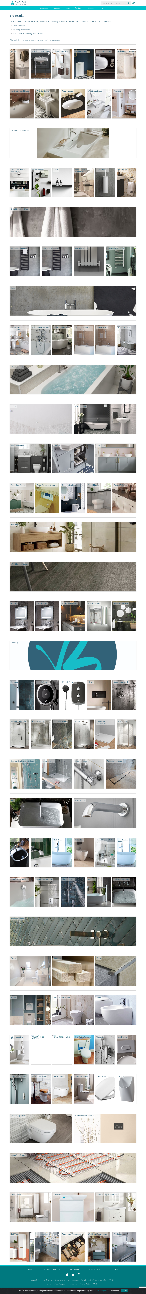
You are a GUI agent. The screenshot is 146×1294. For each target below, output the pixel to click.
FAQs (116, 1269)
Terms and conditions (51, 1269)
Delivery (30, 1269)
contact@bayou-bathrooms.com (65, 1284)
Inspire (67, 8)
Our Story (78, 8)
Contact (90, 8)
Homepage (43, 8)
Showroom (103, 8)
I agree (124, 1291)
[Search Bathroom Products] (129, 3)
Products (56, 8)
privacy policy (102, 1291)
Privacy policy (94, 1269)
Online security (73, 1269)
